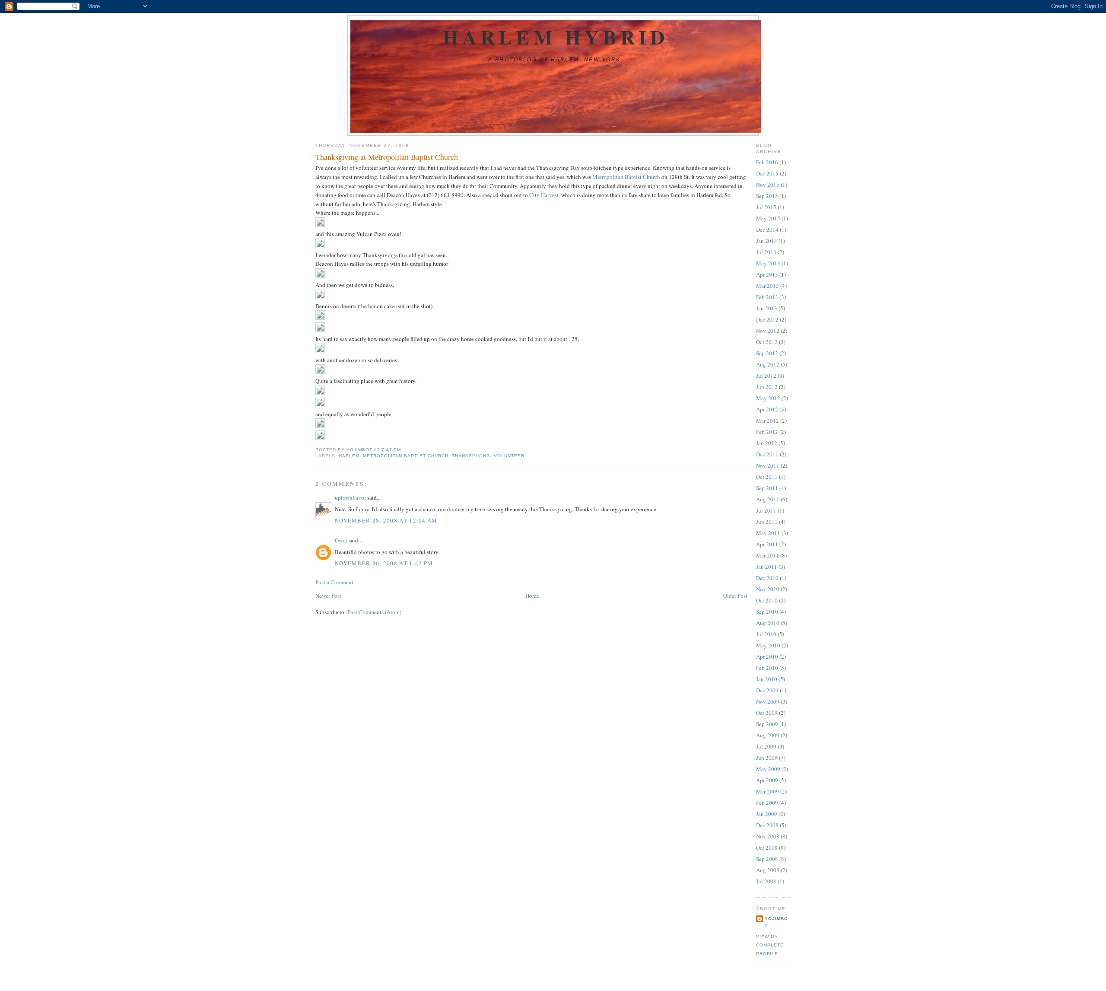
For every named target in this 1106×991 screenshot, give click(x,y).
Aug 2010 (767, 623)
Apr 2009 (767, 780)
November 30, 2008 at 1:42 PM (384, 563)
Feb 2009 (767, 802)
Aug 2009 (767, 735)
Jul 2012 (766, 375)
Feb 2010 (767, 668)
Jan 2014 (766, 241)
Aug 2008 (767, 870)
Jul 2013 (766, 252)
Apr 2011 (767, 544)
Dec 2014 (767, 229)
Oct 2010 (767, 600)
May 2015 (768, 218)
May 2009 (768, 769)
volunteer (509, 455)
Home (532, 595)
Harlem (349, 455)
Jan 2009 (766, 814)
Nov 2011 (767, 465)
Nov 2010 (767, 589)
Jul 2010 (766, 634)
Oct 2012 (767, 342)
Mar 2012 (767, 420)
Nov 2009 (767, 701)
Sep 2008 (767, 859)
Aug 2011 (767, 499)
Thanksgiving (471, 455)
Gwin (341, 540)
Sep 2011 (767, 488)
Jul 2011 (766, 510)
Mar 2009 (767, 791)
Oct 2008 (767, 847)
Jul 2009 (766, 746)
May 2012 (768, 398)
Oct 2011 (767, 477)
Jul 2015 (766, 207)
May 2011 (768, 533)
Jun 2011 (767, 522)
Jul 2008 (766, 881)
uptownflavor (350, 497)
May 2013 (768, 263)
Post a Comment (334, 582)
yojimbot (776, 922)
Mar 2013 (767, 286)
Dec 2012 (767, 319)
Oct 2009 (767, 713)
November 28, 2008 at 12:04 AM (386, 520)
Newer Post (328, 595)
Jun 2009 (767, 758)
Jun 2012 (767, 387)
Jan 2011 (766, 566)
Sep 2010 (767, 611)
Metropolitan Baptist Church (626, 177)
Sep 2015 (767, 196)
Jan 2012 (766, 443)
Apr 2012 (767, 409)
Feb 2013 (767, 297)
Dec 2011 (767, 454)
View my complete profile (770, 945)
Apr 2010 (767, 656)
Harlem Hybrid (556, 36)
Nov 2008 (767, 836)
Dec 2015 (767, 173)
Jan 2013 (766, 308)
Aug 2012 (767, 364)
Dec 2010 (767, 578)
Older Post (735, 595)
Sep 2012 (767, 353)
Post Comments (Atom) (374, 612)
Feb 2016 (767, 162)
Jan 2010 (766, 679)
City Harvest (544, 195)
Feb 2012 (767, 432)
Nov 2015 (767, 184)
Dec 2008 (767, 825)
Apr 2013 (767, 274)
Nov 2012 (767, 331)
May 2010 (768, 645)
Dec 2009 (767, 690)
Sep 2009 (767, 724)
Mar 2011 (767, 555)
